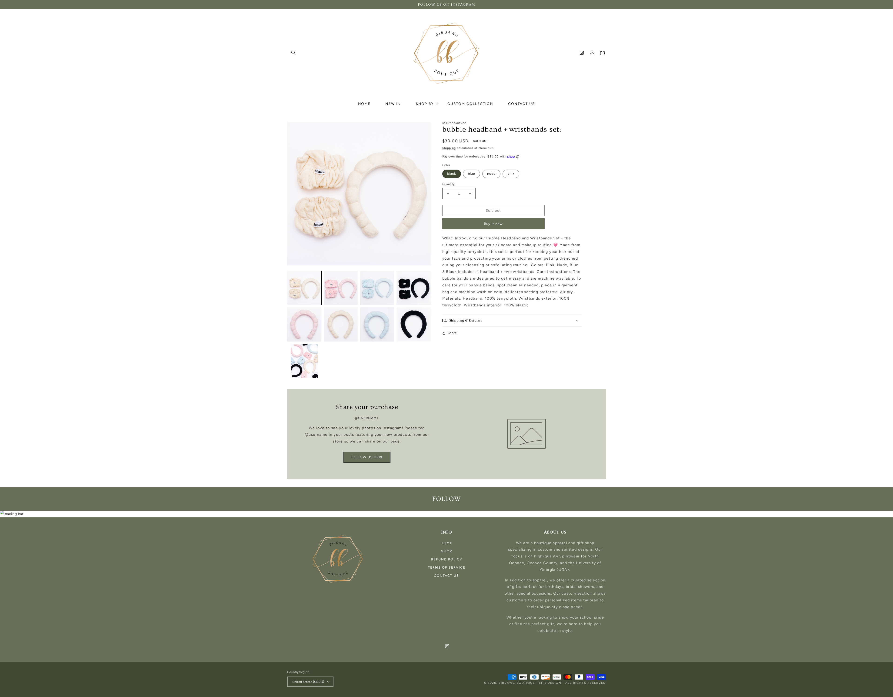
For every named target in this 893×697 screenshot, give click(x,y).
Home (446, 543)
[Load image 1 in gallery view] (304, 288)
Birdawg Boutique (517, 682)
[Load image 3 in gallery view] (377, 288)
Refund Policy (446, 559)
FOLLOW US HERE (366, 457)
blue (471, 174)
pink (510, 174)
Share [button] (452, 333)
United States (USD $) (308, 682)
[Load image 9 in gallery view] (304, 361)
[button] (293, 53)
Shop (446, 551)
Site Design (550, 682)
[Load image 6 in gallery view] (341, 324)
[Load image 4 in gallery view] (414, 288)
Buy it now (493, 224)
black (451, 174)
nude (491, 174)
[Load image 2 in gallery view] (341, 288)
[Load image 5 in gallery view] (304, 324)
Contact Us (446, 576)
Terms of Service (446, 568)
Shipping (449, 148)
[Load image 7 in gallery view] (377, 324)
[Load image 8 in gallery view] (414, 324)
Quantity (448, 184)
